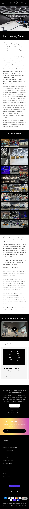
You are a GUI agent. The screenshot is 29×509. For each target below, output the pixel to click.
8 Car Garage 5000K (19, 156)
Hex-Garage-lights (5, 188)
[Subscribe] (24, 431)
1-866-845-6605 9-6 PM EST (10, 444)
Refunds (5, 480)
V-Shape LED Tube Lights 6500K (23, 174)
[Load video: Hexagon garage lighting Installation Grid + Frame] (14, 329)
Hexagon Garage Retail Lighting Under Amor (5, 143)
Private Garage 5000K (14, 170)
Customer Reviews (7, 467)
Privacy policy (23, 503)
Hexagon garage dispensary (23, 197)
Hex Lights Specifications (9, 376)
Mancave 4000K (14, 197)
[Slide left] (11, 381)
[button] (3, 3)
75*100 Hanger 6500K (14, 215)
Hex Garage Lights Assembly (10, 447)
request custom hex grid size (14, 412)
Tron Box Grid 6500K (23, 206)
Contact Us (5, 440)
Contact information (23, 505)
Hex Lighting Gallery (8, 463)
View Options (14, 405)
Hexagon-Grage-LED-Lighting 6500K (5, 224)
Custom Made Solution (8, 460)
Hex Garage (9, 503)
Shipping (5, 473)
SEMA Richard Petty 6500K (5, 197)
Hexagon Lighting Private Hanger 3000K (14, 143)
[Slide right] (17, 381)
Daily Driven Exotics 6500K (5, 206)
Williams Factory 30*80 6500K (14, 188)
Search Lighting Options (9, 457)
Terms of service (6, 505)
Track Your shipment (8, 450)
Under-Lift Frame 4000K (23, 188)
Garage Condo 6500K (5, 156)
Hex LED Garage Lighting (23, 143)
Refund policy (16, 503)
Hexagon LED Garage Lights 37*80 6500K (14, 224)
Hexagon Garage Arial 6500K (14, 206)
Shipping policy (14, 505)
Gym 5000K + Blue (5, 170)
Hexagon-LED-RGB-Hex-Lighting (23, 215)
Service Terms (6, 476)
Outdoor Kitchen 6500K (5, 215)
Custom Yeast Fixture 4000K (10, 179)
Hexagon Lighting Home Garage (23, 224)
